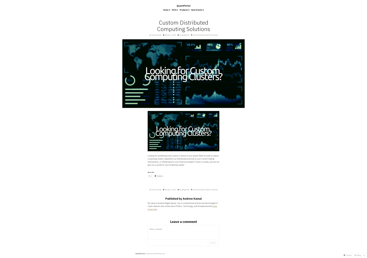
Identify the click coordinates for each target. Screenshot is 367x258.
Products (184, 10)
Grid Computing (198, 35)
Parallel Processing (211, 35)
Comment (213, 243)
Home (165, 10)
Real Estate (196, 10)
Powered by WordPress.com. (155, 254)
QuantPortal (183, 5)
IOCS (174, 10)
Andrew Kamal (156, 35)
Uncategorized (184, 35)
